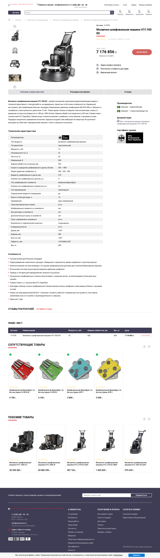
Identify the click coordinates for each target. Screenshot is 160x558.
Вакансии (72, 536)
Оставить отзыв (44, 309)
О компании (73, 514)
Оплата (100, 525)
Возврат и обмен (104, 532)
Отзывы (127, 92)
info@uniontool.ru (19, 523)
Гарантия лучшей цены (107, 528)
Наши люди (72, 525)
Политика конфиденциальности (81, 539)
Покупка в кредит (130, 514)
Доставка (102, 521)
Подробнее (117, 555)
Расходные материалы (80, 92)
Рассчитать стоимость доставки (114, 69)
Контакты (72, 528)
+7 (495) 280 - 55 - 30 (20, 514)
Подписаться (141, 495)
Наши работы (73, 521)
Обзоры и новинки (145, 5)
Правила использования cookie (80, 543)
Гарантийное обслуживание (134, 518)
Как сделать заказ (105, 514)
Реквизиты (72, 518)
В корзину (142, 52)
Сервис (134, 5)
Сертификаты (73, 546)
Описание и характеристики (32, 92)
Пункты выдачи (104, 518)
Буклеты (71, 550)
